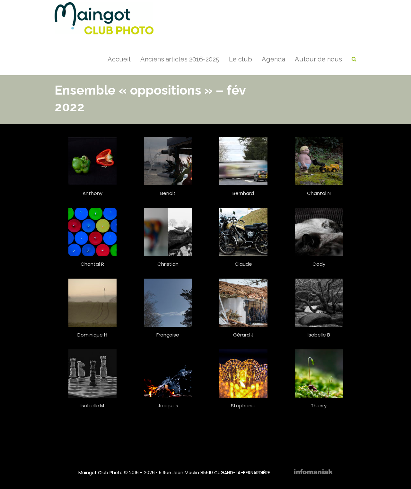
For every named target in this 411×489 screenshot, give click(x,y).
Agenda (273, 59)
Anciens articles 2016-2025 (179, 59)
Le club (240, 59)
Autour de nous (318, 59)
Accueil (119, 59)
